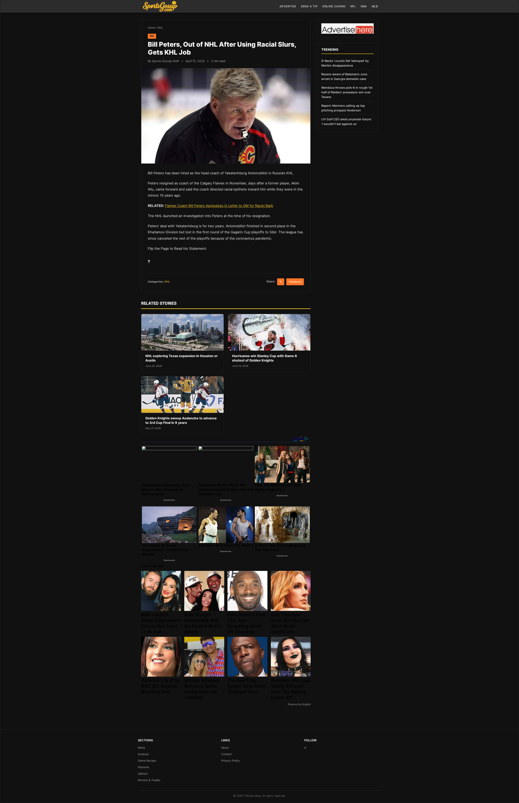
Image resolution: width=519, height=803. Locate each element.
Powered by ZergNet (299, 704)
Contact (226, 754)
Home (151, 27)
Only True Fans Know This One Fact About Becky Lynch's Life (290, 623)
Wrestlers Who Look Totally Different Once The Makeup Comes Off (290, 689)
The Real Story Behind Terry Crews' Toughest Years (247, 686)
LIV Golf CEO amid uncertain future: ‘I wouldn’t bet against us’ (346, 121)
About (225, 747)
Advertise (288, 6)
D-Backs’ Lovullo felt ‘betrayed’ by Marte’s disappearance (345, 63)
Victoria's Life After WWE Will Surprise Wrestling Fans (160, 686)
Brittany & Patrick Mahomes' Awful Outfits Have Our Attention (201, 689)
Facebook (295, 281)
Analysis (143, 754)
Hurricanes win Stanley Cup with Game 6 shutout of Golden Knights (264, 358)
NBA (364, 6)
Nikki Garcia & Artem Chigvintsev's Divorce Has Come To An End (161, 623)
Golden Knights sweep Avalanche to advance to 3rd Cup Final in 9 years (181, 420)
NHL (160, 27)
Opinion (143, 773)
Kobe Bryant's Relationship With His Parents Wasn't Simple (202, 623)
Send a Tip (309, 6)
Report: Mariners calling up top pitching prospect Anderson (343, 108)
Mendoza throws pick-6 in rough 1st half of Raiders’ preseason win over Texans (346, 92)
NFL (353, 6)
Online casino (333, 6)
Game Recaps (147, 760)
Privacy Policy (230, 760)
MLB (375, 6)
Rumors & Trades (149, 780)
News (141, 747)
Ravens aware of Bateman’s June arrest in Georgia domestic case (344, 76)
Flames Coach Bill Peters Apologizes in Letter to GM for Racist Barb (219, 206)
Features (143, 767)
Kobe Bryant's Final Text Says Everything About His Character (246, 623)
